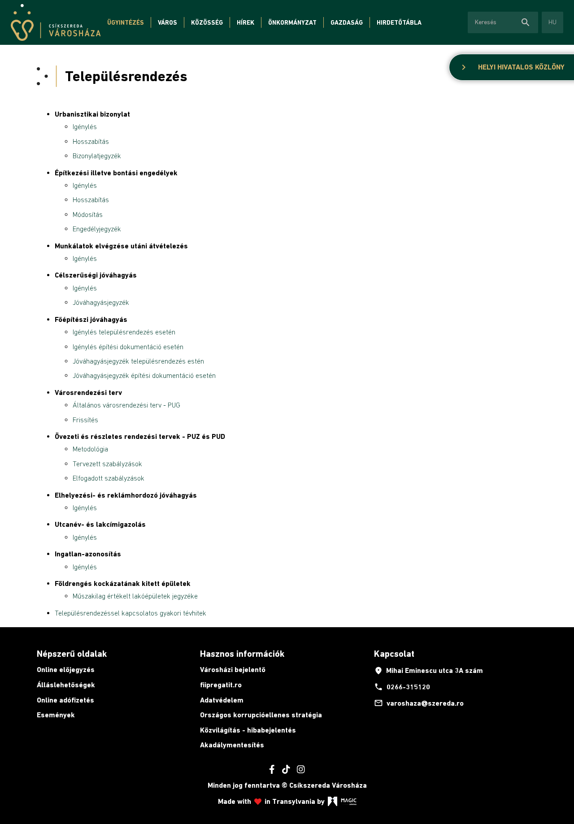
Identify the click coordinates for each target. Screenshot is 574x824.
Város (167, 22)
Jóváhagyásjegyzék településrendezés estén (138, 361)
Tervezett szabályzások (107, 464)
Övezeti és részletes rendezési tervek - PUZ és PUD (140, 436)
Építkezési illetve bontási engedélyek (116, 173)
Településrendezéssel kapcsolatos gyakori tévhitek (130, 613)
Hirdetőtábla (399, 22)
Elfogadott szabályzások (108, 478)
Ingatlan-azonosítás (88, 554)
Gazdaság (346, 22)
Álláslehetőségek (66, 685)
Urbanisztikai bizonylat (92, 114)
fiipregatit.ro (221, 685)
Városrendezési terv (88, 392)
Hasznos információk (242, 653)
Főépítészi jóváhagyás (91, 319)
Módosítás (88, 214)
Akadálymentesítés (232, 745)
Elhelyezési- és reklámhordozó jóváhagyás (126, 495)
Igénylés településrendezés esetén (124, 332)
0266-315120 (402, 686)
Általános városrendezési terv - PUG (126, 405)
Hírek (245, 22)
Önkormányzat (292, 22)
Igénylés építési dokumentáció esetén (128, 347)
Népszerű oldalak (72, 653)
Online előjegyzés (66, 669)
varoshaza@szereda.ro (419, 702)
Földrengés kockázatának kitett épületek (123, 583)
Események (56, 715)
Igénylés (85, 126)
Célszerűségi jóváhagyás (96, 275)
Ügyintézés (125, 22)
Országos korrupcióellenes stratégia (261, 715)
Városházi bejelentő (232, 669)
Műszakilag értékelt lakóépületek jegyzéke (135, 596)
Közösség (207, 22)
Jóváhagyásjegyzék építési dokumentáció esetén (144, 375)
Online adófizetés (65, 700)
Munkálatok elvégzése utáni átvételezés (121, 246)
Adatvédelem (222, 700)
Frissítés (85, 420)
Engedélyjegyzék (97, 229)
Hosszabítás (91, 141)
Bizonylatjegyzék (97, 156)
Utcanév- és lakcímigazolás (100, 524)
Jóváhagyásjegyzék (101, 302)
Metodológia (90, 449)
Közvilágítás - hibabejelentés (248, 730)
